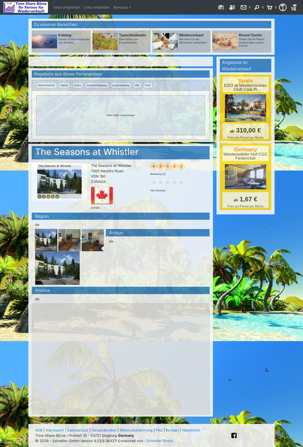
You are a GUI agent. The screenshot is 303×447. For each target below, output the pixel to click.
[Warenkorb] (294, 7)
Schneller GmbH (159, 441)
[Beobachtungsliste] (282, 7)
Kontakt (172, 430)
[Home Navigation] (220, 7)
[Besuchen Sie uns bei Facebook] (234, 435)
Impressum (55, 430)
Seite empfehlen (66, 7)
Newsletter (191, 430)
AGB (38, 430)
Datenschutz (77, 430)
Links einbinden (97, 7)
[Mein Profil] (232, 7)
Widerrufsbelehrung (136, 430)
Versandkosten (104, 430)
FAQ (159, 430)
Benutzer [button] (120, 7)
